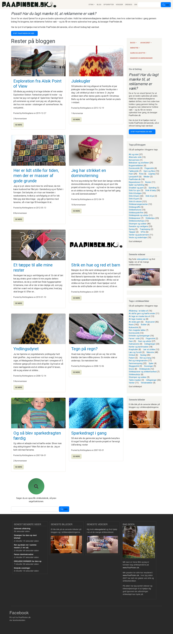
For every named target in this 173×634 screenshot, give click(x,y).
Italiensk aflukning (22, 528)
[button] (129, 277)
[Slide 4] (152, 281)
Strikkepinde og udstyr (138, 215)
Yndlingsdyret (26, 348)
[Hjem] (29, 4)
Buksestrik (133, 327)
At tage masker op (137, 319)
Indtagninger (149, 344)
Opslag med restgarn (144, 274)
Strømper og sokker (138, 223)
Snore (131, 369)
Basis (132, 43)
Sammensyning (135, 363)
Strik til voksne (135, 201)
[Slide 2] (142, 281)
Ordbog (128, 5)
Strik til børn (134, 196)
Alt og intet (134, 154)
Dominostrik (134, 168)
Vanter (132, 383)
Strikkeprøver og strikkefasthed (143, 371)
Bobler (144, 324)
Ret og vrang (145, 358)
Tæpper (132, 232)
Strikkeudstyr (134, 374)
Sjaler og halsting (136, 185)
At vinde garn (134, 322)
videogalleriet (142, 259)
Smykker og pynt (136, 187)
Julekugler (80, 81)
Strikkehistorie (135, 210)
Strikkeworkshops (137, 221)
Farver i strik (134, 338)
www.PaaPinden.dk (131, 567)
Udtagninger (151, 380)
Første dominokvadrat (23, 554)
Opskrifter (108, 5)
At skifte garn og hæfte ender (142, 313)
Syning (132, 229)
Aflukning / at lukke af (138, 311)
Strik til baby (150, 190)
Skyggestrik (134, 366)
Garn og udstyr (137, 53)
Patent (132, 358)
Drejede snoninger (22, 568)
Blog (99, 5)
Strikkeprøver (134, 218)
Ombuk (132, 355)
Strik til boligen (135, 193)
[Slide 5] (154, 424)
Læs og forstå (135, 352)
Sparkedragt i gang (89, 433)
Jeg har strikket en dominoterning (88, 173)
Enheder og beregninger (141, 58)
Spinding (152, 187)
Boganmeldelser (136, 165)
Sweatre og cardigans (138, 226)
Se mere (18, 125)
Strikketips (150, 218)
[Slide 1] (137, 281)
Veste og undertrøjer (138, 237)
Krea (141, 174)
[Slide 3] (147, 281)
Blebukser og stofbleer (139, 162)
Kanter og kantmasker (138, 347)
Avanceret (145, 43)
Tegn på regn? (84, 348)
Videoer (119, 5)
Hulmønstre (134, 344)
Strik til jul (150, 196)
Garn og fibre (149, 171)
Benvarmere (134, 160)
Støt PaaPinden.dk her (23, 33)
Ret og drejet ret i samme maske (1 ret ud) (25, 546)
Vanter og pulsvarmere (139, 235)
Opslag (143, 355)
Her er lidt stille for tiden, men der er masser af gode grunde (36, 175)
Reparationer (134, 182)
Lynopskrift (134, 176)
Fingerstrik (149, 168)
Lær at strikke (149, 349)
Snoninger (148, 366)
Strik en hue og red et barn (95, 265)
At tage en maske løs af (139, 316)
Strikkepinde (144, 369)
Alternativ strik (135, 157)
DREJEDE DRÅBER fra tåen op (27, 561)
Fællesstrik (133, 171)
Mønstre (134, 48)
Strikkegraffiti (134, 207)
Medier (147, 176)
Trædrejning (145, 229)
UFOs (143, 232)
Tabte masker (135, 380)
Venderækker (146, 383)
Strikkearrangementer (138, 204)
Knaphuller (133, 349)
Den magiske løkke (137, 330)
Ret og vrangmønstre (138, 360)
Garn (131, 341)
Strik (91, 5)
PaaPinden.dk (135, 179)
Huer (131, 174)
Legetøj (151, 174)
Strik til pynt (134, 198)
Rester (148, 182)
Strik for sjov (134, 190)
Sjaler (151, 363)
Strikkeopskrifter (136, 212)
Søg (167, 5)
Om (135, 5)
